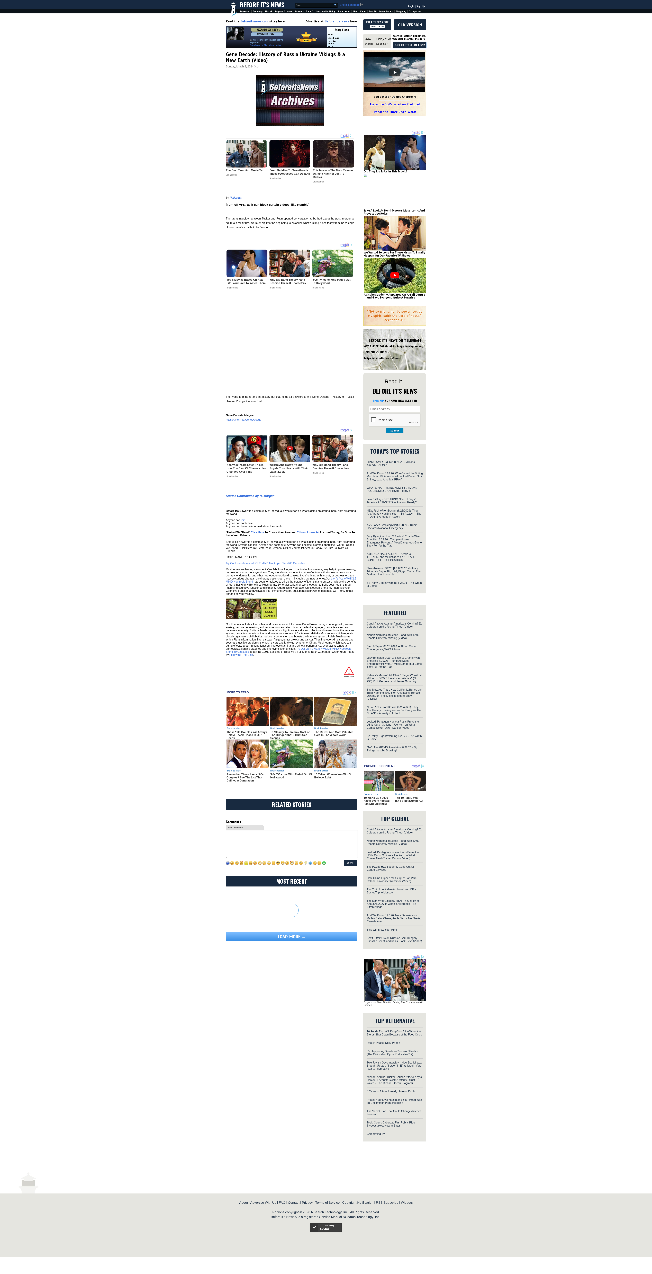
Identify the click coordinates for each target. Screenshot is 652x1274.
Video (363, 11)
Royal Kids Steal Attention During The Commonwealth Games (393, 1004)
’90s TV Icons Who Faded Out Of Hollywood (331, 281)
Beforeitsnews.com (254, 21)
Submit (394, 430)
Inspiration (344, 11)
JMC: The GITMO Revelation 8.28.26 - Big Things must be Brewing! (392, 749)
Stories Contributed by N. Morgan (250, 496)
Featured (245, 11)
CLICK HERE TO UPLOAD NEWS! (409, 45)
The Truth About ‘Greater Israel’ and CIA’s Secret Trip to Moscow (391, 891)
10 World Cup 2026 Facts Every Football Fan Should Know (377, 800)
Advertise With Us (263, 1202)
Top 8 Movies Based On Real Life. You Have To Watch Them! (246, 281)
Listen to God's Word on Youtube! (395, 104)
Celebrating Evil (376, 1133)
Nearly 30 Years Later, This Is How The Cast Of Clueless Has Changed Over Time (246, 468)
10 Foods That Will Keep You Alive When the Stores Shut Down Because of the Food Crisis (394, 1033)
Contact (293, 1202)
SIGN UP (378, 400)
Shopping (401, 11)
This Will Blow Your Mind (382, 929)
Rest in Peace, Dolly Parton (383, 1042)
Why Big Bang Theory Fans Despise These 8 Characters (287, 281)
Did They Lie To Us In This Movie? (386, 171)
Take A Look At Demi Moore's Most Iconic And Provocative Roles (394, 212)
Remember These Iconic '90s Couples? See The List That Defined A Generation (245, 777)
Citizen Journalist (308, 532)
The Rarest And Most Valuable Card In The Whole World (333, 734)
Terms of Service (327, 1202)
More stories (275, 45)
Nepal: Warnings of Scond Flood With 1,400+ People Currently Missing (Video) (394, 636)
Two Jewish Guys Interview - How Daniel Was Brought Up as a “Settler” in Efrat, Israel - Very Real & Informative (394, 1065)
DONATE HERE (377, 26)
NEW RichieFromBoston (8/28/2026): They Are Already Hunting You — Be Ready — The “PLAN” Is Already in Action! (394, 513)
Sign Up (420, 6)
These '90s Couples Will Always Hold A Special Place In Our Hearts (247, 735)
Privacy (307, 1202)
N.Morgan (236, 197)
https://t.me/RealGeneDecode (243, 419)
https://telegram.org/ (410, 346)
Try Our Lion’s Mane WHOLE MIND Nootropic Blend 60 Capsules (265, 563)
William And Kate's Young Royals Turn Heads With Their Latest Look (288, 468)
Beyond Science (284, 11)
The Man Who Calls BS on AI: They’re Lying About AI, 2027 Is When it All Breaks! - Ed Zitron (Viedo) (393, 903)
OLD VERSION (410, 24)
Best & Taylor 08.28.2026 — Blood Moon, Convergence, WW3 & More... (391, 648)
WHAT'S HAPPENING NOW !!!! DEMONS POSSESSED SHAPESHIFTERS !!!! (392, 489)
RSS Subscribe (387, 1202)
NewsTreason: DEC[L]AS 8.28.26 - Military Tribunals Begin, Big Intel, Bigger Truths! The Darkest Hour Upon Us (394, 571)
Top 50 (373, 11)
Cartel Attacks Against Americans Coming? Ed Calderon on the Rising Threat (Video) (394, 625)
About (243, 1202)
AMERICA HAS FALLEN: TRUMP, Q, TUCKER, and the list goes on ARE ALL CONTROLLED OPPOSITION (391, 556)
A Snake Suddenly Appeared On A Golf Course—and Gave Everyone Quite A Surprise (394, 296)
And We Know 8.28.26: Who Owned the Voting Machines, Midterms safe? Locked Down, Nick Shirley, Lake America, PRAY (395, 476)
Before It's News (262, 4)
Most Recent (386, 11)
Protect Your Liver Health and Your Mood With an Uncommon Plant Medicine (394, 1101)
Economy (257, 11)
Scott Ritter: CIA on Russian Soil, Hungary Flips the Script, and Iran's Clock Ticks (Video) (394, 940)
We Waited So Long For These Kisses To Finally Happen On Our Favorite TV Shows (394, 254)
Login (411, 6)
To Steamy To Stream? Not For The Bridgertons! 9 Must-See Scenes (290, 735)
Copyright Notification (357, 1202)
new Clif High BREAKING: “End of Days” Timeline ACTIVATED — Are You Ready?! (392, 501)
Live (355, 11)
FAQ (282, 1202)
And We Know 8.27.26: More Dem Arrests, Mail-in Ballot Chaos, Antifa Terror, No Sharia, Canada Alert (394, 918)
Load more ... (291, 936)
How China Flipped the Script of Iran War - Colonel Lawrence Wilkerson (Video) (392, 880)
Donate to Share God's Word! (395, 112)
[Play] (395, 72)
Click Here (257, 532)
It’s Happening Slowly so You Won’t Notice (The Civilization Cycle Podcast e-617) (392, 1053)
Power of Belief (304, 11)
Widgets (407, 1202)
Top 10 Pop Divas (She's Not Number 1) (409, 799)
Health (269, 11)
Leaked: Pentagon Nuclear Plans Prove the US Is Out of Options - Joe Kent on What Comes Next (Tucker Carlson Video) (393, 724)
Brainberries (232, 288)
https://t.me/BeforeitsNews (382, 358)
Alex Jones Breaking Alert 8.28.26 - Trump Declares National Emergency (392, 527)
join (243, 520)
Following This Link (241, 654)
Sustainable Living (325, 11)
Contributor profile (258, 45)
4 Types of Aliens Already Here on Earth (391, 1091)
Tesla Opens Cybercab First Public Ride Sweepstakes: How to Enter (391, 1124)
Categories (415, 11)
